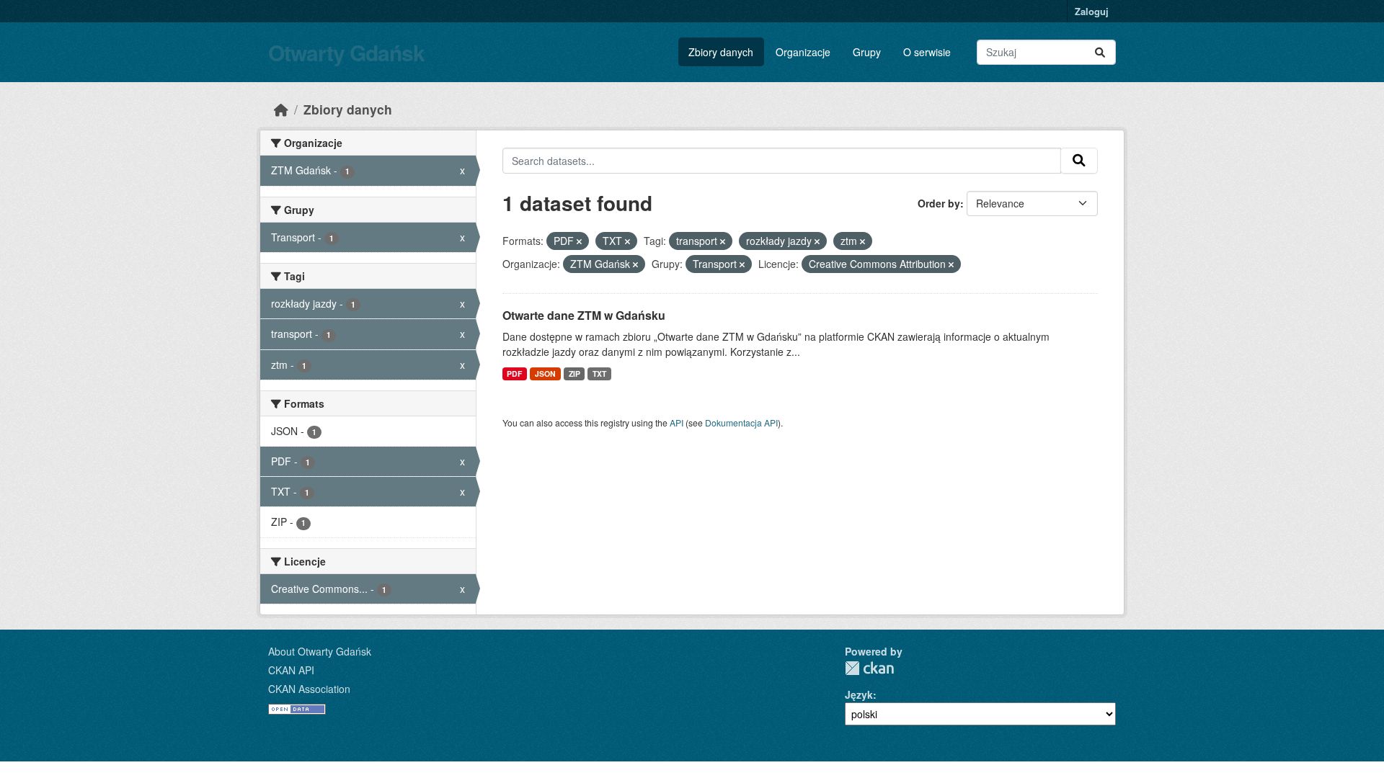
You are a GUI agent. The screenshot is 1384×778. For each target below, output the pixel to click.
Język (859, 694)
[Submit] (1100, 52)
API (676, 422)
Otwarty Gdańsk (346, 52)
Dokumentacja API (741, 422)
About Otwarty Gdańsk (319, 651)
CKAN (869, 668)
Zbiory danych (720, 52)
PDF (514, 373)
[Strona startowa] (281, 109)
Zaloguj (1092, 11)
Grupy (867, 52)
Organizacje (803, 52)
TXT (599, 373)
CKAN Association (309, 688)
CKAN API (291, 670)
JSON (545, 373)
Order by (939, 203)
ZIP (574, 373)
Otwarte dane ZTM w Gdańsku (583, 315)
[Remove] (579, 241)
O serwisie (927, 52)
